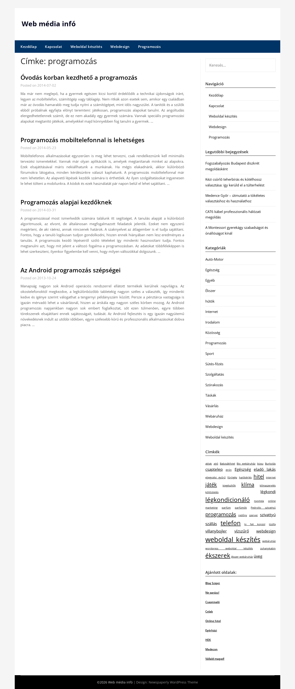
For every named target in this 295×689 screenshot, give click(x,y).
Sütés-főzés (214, 364)
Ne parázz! (212, 593)
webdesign (266, 531)
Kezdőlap (29, 46)
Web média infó (49, 23)
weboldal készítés (232, 539)
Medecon (211, 649)
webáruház (269, 541)
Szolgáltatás (214, 374)
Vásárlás (211, 405)
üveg (258, 556)
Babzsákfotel (227, 463)
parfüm (226, 507)
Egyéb (210, 280)
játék (211, 484)
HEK (208, 640)
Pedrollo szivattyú (263, 507)
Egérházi (211, 630)
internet (271, 477)
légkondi (268, 491)
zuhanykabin (268, 548)
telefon (231, 523)
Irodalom (212, 322)
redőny (242, 515)
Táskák (210, 395)
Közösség (212, 332)
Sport (209, 353)
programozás (220, 514)
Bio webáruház (246, 463)
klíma (247, 484)
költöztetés (211, 492)
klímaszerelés (268, 485)
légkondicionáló (227, 499)
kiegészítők (229, 485)
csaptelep (214, 469)
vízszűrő (241, 531)
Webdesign (120, 46)
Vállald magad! (214, 659)
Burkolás (270, 463)
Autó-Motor (214, 259)
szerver (253, 515)
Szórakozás (214, 385)
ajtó (216, 463)
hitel (259, 476)
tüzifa (272, 524)
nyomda (259, 501)
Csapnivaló (212, 602)
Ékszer (210, 290)
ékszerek (217, 555)
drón (229, 469)
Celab (209, 611)
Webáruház (214, 416)
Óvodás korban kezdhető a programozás (79, 77)
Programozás (149, 46)
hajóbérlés (245, 477)
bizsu (260, 463)
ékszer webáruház (242, 556)
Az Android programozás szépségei (71, 270)
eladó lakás (265, 469)
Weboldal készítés (86, 46)
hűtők (210, 301)
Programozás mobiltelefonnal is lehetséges (83, 140)
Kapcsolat (53, 46)
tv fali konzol (254, 524)
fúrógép (232, 477)
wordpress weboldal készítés (229, 548)
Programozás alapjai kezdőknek (66, 202)
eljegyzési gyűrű (215, 477)
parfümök (241, 507)
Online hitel (213, 621)
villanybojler (216, 531)
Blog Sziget (212, 583)
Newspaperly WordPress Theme (173, 682)
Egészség (212, 270)
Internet (211, 311)
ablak (208, 463)
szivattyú (268, 514)
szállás (211, 523)
